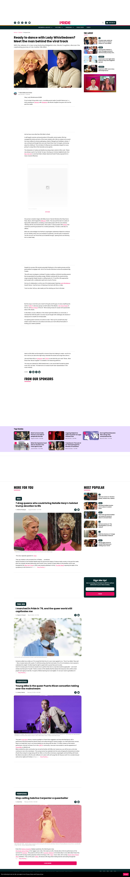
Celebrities (101, 56)
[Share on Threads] (36, 372)
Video (89, 27)
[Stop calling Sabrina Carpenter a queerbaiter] (47, 824)
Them (34, 555)
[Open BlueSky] (18, 23)
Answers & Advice (44, 27)
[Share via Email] (33, 372)
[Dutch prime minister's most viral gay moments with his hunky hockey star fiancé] (90, 50)
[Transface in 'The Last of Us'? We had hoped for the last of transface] (56, 445)
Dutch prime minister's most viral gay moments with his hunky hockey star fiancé (106, 52)
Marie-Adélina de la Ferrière (25, 92)
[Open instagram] (26, 23)
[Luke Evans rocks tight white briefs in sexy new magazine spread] (90, 59)
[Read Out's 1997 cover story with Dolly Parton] (90, 68)
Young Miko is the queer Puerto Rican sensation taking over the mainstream (47, 687)
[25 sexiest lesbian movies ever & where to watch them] (90, 506)
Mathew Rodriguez (21, 509)
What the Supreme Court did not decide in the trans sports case (39, 444)
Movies (100, 503)
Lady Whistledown (65, 283)
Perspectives (26, 32)
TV (99, 38)
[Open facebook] (15, 23)
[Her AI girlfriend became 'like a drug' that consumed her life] (91, 435)
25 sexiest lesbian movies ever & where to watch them (105, 507)
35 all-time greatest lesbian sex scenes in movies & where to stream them (106, 516)
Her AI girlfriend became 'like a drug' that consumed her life (107, 434)
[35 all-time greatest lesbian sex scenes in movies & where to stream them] (90, 515)
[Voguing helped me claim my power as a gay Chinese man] (56, 435)
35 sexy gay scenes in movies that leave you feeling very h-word (104, 544)
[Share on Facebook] (30, 372)
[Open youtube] (29, 23)
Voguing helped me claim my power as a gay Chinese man (73, 434)
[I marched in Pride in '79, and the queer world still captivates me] (47, 637)
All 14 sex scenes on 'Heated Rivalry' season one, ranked (106, 497)
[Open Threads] (22, 23)
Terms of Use (39, 874)
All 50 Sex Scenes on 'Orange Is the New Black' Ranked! (106, 534)
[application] (100, 83)
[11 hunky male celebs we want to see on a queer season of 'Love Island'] (90, 40)
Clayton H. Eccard (21, 615)
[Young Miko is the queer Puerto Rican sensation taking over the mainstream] (47, 714)
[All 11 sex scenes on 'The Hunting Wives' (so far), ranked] (90, 524)
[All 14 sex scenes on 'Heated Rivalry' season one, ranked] (90, 496)
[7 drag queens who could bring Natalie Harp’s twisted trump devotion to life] (47, 532)
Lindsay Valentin (21, 692)
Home (15, 32)
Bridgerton (44, 102)
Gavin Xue (19, 801)
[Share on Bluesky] (39, 372)
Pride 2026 (80, 27)
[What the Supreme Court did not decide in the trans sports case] (22, 445)
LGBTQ (30, 306)
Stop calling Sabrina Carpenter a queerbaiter (42, 798)
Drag (19, 498)
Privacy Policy (30, 874)
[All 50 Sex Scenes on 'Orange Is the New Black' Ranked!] (90, 533)
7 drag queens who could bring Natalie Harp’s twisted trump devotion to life (47, 504)
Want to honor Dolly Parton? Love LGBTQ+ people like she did (37, 434)
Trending (69, 27)
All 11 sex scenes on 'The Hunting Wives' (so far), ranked (105, 525)
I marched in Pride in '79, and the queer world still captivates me (44, 610)
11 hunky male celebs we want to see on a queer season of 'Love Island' (105, 42)
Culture (58, 27)
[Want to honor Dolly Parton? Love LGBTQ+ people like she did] (22, 435)
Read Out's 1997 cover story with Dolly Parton (106, 69)
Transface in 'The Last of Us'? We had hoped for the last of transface (73, 444)
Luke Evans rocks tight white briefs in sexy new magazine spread (106, 60)
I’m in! (100, 594)
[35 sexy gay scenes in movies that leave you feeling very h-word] (90, 543)
